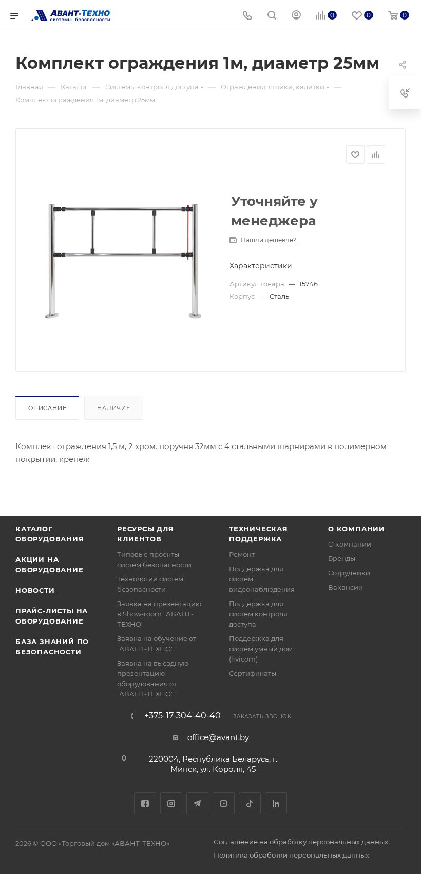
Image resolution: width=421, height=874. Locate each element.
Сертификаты (252, 673)
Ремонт (242, 554)
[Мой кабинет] (296, 16)
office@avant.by (218, 737)
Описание (47, 408)
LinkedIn (276, 803)
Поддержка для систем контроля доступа (258, 613)
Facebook (145, 803)
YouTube (224, 803)
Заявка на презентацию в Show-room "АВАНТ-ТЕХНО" (159, 613)
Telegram (197, 803)
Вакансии (345, 587)
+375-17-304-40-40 (182, 716)
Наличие (113, 408)
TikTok (250, 803)
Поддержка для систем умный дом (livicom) (261, 648)
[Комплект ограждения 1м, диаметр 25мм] (124, 264)
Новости (35, 590)
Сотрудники (349, 573)
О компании (356, 529)
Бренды (341, 558)
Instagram (171, 803)
